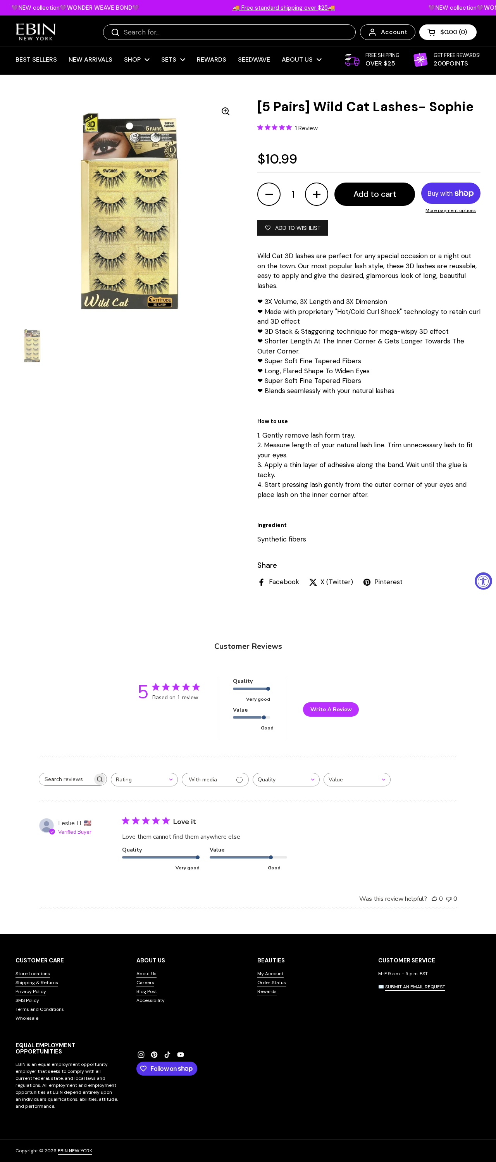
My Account (270, 974)
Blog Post (146, 991)
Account (394, 32)
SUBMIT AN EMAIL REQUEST (415, 987)
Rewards (267, 991)
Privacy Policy (31, 991)
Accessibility (150, 1000)
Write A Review (331, 709)
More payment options (450, 210)
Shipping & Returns (37, 982)
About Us (146, 974)
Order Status (271, 982)
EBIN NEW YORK (75, 1151)
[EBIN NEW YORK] (36, 32)
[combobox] (144, 779)
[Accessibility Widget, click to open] (483, 581)
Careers (145, 982)
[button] (448, 32)
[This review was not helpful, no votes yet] (448, 899)
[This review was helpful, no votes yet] (434, 899)
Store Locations (33, 974)
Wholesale (27, 1018)
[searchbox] (66, 779)
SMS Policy (27, 1000)
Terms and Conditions (40, 1009)
